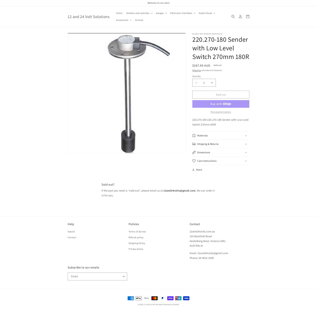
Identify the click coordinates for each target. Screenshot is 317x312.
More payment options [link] (221, 112)
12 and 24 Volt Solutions (153, 304)
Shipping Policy (137, 243)
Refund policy (136, 237)
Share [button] (199, 169)
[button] (139, 13)
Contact (72, 237)
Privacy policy (136, 248)
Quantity (196, 76)
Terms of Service (137, 231)
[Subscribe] (123, 276)
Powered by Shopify (171, 304)
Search (71, 231)
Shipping (196, 70)
